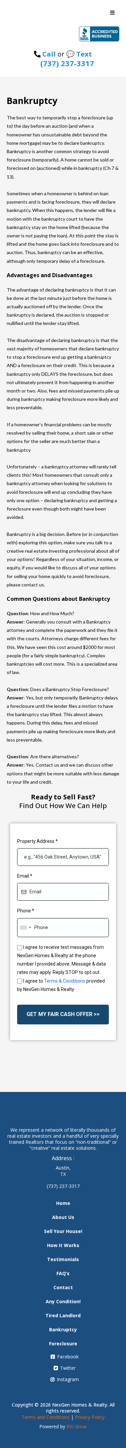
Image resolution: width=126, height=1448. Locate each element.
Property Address (37, 841)
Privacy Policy (89, 1417)
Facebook (68, 1356)
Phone (25, 910)
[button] (112, 12)
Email (24, 876)
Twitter (68, 1368)
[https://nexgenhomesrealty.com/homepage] (63, 33)
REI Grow (77, 1426)
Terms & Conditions (64, 981)
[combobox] (25, 927)
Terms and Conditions (46, 1417)
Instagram (68, 1379)
